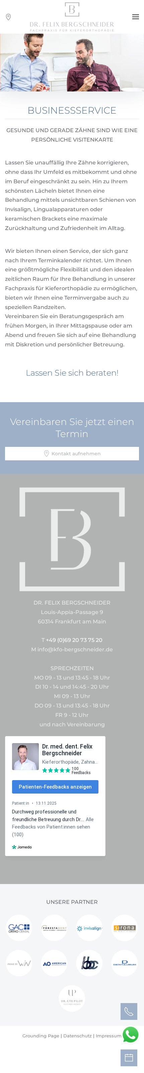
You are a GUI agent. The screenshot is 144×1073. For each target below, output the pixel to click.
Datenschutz (77, 1035)
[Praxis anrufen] (129, 1011)
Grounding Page (40, 1035)
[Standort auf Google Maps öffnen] (8, 17)
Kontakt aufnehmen (76, 454)
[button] (135, 17)
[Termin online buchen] (129, 1057)
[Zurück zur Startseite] (72, 17)
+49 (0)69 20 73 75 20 (74, 640)
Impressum (109, 1035)
